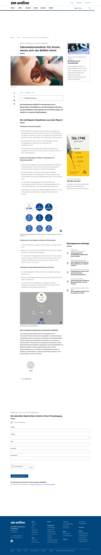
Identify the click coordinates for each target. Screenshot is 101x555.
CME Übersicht (35, 542)
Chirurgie (49, 537)
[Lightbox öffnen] (60, 83)
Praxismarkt (81, 537)
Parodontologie (51, 527)
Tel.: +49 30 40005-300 (16, 535)
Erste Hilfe (34, 540)
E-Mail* (13, 427)
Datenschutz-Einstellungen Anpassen (65, 550)
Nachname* (14, 455)
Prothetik (49, 535)
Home (13, 37)
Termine (28, 8)
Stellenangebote (83, 533)
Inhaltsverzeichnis (30, 98)
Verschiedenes (82, 539)
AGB (18, 550)
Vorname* (13, 448)
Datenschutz (33, 550)
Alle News (34, 523)
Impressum (43, 550)
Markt (51, 8)
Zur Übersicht (27, 378)
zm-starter (81, 527)
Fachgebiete (50, 525)
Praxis (33, 528)
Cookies (26, 550)
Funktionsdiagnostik (68, 523)
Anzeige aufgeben (83, 541)
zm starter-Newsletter (35, 484)
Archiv (35, 8)
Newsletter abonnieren (18, 476)
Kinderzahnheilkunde (52, 540)
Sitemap (51, 550)
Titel (12, 441)
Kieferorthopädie (51, 533)
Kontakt (72, 2)
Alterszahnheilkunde (52, 542)
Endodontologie (51, 531)
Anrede (13, 434)
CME (19, 8)
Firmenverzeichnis (67, 535)
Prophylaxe (65, 521)
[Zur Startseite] (20, 2)
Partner (12, 550)
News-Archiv (35, 534)
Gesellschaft (35, 530)
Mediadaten (79, 2)
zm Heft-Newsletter (49, 484)
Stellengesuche (82, 535)
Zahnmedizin (35, 532)
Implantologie (50, 529)
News (12, 8)
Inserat (43, 8)
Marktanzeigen (66, 533)
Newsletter (87, 2)
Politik (33, 525)
